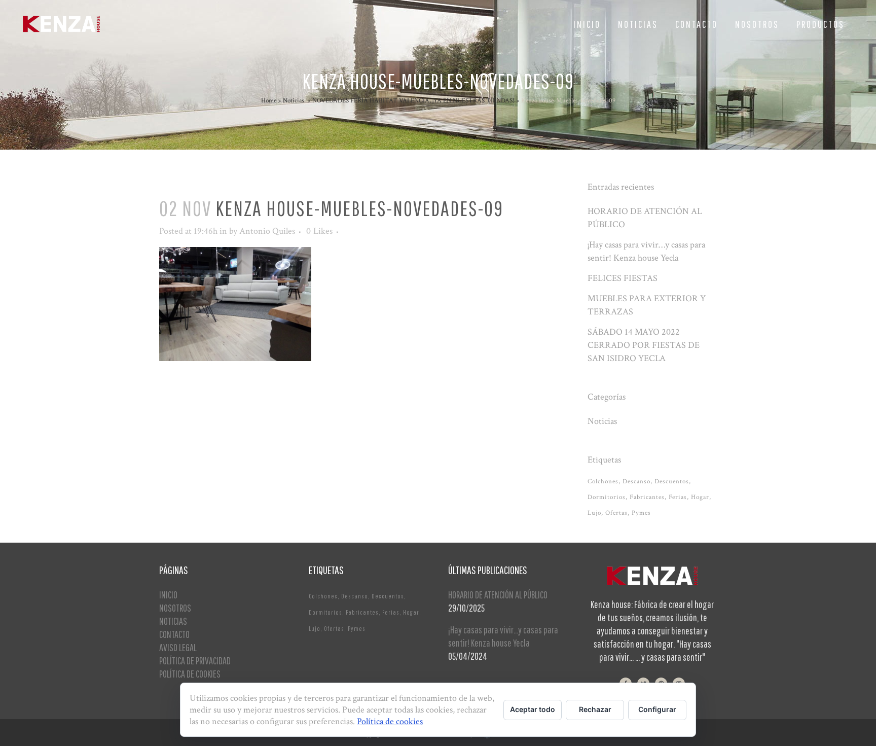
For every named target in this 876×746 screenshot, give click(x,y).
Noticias (293, 100)
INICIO (168, 594)
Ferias (678, 497)
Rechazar (595, 709)
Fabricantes (647, 497)
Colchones (603, 481)
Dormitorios (607, 497)
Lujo (594, 513)
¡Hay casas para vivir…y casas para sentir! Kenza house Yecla (503, 636)
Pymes (641, 513)
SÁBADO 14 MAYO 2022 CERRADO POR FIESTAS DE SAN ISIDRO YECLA (644, 345)
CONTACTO (174, 634)
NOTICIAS (173, 621)
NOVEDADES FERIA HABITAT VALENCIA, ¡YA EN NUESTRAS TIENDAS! (413, 100)
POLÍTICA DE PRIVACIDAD (195, 660)
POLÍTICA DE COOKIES (190, 674)
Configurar (657, 709)
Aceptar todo (532, 709)
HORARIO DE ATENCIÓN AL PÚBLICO (498, 594)
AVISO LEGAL (178, 647)
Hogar (700, 497)
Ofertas (616, 513)
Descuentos (671, 481)
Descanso (636, 481)
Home (268, 100)
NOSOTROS (175, 608)
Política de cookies (390, 721)
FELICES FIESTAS (623, 278)
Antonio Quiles (267, 231)
